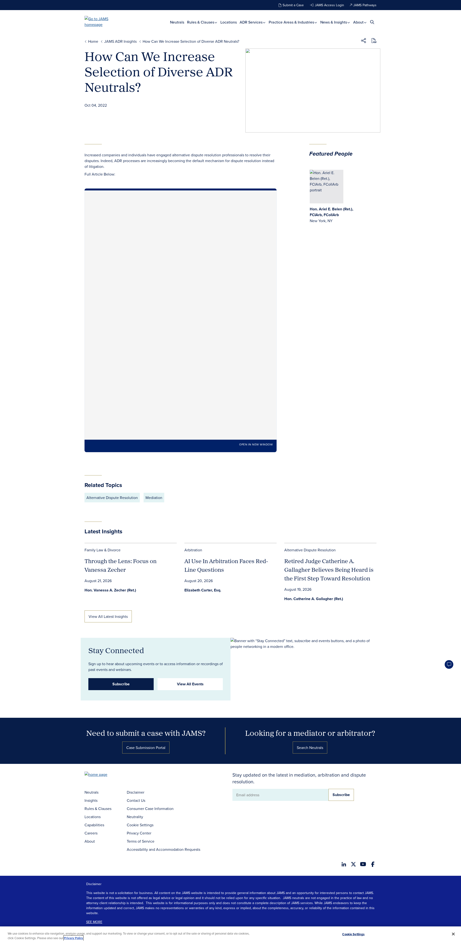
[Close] (453, 934)
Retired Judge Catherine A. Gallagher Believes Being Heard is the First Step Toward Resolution (329, 570)
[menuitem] (177, 22)
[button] (363, 41)
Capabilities (94, 824)
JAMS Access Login (329, 5)
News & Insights (334, 22)
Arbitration (193, 550)
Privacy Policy (73, 938)
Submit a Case (293, 5)
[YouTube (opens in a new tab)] (363, 864)
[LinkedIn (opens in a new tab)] (344, 864)
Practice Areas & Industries (292, 22)
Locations (228, 22)
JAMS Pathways (364, 5)
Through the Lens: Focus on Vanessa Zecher (121, 565)
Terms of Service (140, 841)
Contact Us (136, 800)
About (358, 22)
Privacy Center (139, 833)
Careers (91, 833)
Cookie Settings (140, 824)
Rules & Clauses (201, 22)
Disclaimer (135, 792)
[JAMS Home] (103, 21)
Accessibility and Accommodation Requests (163, 849)
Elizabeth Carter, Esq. (202, 590)
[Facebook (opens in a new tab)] (372, 864)
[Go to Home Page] (103, 775)
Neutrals (177, 22)
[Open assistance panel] (449, 664)
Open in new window (256, 444)
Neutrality (135, 816)
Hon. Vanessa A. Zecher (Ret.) (110, 590)
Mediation (154, 497)
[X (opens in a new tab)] (353, 864)
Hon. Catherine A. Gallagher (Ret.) (313, 599)
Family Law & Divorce (103, 550)
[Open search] (372, 22)
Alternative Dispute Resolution (112, 497)
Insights (91, 800)
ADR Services (251, 22)
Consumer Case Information (150, 808)
